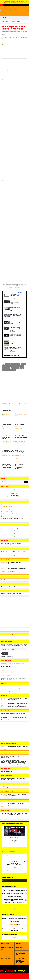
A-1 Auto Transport (7, 509)
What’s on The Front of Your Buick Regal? (19, 451)
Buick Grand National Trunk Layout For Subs (13, 714)
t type (22, 368)
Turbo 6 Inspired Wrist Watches (11, 593)
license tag (14, 366)
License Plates (15, 21)
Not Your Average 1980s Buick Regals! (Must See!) (14, 718)
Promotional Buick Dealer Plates (6, 437)
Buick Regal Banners (8, 787)
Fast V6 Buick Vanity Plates (6, 423)
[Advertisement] (14, 386)
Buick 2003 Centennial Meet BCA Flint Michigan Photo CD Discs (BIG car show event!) (17, 705)
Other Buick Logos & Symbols (18, 746)
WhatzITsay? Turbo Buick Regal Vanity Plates (8, 466)
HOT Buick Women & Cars (7, 948)
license (23, 364)
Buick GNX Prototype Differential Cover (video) (12, 757)
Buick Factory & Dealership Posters (17, 569)
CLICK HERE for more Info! (7, 506)
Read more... (11, 563)
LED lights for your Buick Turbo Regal (14, 496)
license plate (6, 366)
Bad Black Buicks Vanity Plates (20, 423)
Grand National (15, 364)
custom (8, 364)
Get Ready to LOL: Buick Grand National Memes (16, 804)
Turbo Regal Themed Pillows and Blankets (17, 699)
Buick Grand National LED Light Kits (21, 953)
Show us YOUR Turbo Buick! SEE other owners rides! (12, 663)
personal (21, 366)
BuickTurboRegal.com (19, 970)
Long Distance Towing (7, 511)
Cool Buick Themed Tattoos (10, 586)
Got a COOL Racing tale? (6, 675)
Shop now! (14, 815)
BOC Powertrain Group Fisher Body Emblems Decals (13, 779)
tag (3, 369)
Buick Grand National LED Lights (10, 513)
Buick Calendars (6, 580)
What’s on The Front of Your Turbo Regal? (17, 795)
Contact (18, 943)
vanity (13, 369)
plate (12, 368)
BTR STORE (19, 947)
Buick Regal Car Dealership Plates (21, 436)
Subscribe (5, 653)
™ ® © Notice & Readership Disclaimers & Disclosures (20, 960)
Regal (17, 368)
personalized (6, 368)
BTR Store (3, 553)
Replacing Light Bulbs (11, 971)
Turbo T (8, 369)
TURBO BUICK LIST (13, 924)
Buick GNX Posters (14, 562)
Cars (7, 21)
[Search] (26, 482)
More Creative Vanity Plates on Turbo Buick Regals (20, 466)
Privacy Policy (5, 958)
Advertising (5, 943)
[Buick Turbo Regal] (14, 9)
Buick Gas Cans (6, 771)
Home (3, 21)
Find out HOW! (12, 679)
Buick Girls (6, 544)
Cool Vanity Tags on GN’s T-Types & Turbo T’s (8, 451)
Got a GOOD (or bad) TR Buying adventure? (10, 672)
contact (15, 897)
